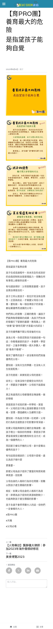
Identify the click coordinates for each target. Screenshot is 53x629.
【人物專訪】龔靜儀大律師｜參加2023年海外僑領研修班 (26, 547)
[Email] (37, 570)
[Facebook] (9, 570)
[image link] (27, 4)
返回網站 (11, 565)
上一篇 (8, 542)
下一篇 (8, 553)
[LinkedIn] (28, 570)
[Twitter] (18, 570)
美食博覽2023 (15, 557)
